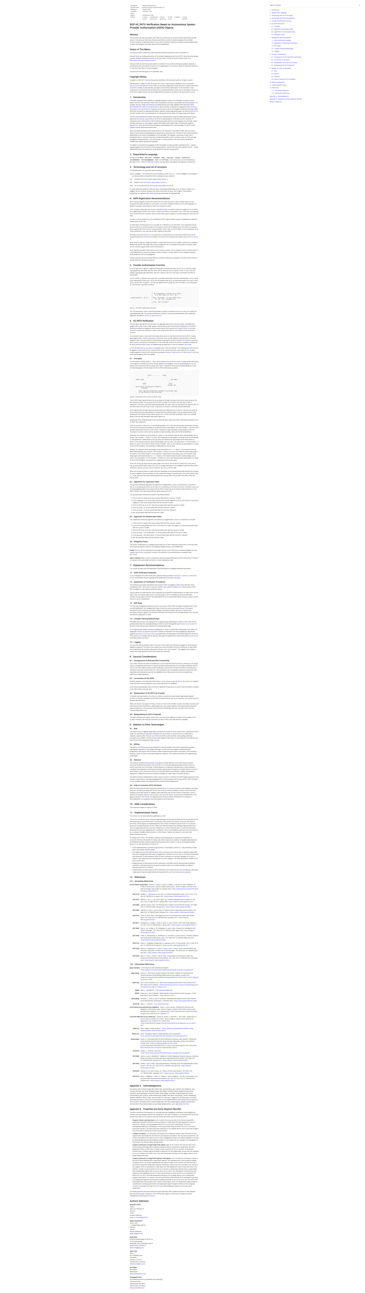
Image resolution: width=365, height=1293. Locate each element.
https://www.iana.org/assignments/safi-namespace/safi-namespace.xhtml (164, 1036)
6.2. (131, 482)
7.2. (131, 582)
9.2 (272, 74)
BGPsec (276, 74)
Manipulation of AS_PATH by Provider (285, 62)
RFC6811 (139, 107)
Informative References (282, 93)
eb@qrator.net (138, 1233)
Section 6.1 (177, 576)
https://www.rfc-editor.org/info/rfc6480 (178, 907)
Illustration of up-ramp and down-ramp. (148, 397)
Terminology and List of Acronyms (282, 15)
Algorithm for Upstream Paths (283, 29)
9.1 (272, 71)
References (275, 88)
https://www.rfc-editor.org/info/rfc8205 (176, 1073)
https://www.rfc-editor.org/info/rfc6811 (184, 925)
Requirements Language (279, 13)
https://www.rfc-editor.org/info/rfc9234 (160, 953)
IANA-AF (171, 587)
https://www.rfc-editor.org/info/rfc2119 (176, 896)
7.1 (272, 40)
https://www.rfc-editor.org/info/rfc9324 (157, 960)
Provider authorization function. (146, 308)
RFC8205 (141, 747)
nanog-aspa (139, 1194)
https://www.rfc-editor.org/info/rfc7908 (153, 940)
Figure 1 (132, 308)
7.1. (131, 572)
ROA (275, 71)
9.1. (131, 728)
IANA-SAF (178, 587)
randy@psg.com (139, 1248)
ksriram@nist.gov (139, 1288)
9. (131, 724)
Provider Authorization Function (281, 21)
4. (131, 198)
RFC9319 (146, 107)
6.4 (272, 34)
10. (131, 804)
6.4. (131, 541)
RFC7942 (133, 824)
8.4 (272, 65)
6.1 (272, 26)
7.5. (131, 642)
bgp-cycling (154, 740)
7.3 (272, 46)
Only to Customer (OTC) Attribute (284, 79)
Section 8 (152, 1196)
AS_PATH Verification (278, 24)
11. (131, 812)
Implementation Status (279, 85)
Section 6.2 (148, 315)
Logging (276, 51)
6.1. (131, 358)
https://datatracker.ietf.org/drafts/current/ (143, 60)
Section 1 (164, 179)
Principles (277, 26)
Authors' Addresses (276, 102)
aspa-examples (175, 578)
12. (131, 877)
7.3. (131, 603)
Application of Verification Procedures (286, 43)
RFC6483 (153, 734)
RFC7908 (150, 103)
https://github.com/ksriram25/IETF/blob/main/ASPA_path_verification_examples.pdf (167, 970)
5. (131, 265)
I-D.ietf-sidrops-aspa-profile (143, 119)
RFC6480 (190, 105)
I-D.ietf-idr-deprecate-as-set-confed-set (142, 348)
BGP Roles (277, 46)
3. (131, 166)
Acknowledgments (283, 96)
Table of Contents (275, 5)
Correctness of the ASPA (282, 60)
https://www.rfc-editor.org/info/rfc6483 (175, 1060)
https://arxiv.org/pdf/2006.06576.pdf (185, 1001)
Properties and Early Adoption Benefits (290, 99)
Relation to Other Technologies (281, 68)
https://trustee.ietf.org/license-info (141, 86)
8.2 (272, 60)
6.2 (272, 29)
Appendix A (273, 96)
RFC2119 (145, 162)
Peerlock (277, 76)
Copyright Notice (138, 76)
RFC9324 (133, 554)
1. (131, 97)
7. (131, 565)
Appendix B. (136, 1108)
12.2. (132, 964)
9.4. (131, 785)
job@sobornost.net (140, 1274)
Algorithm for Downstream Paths (284, 32)
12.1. (132, 881)
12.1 (272, 90)
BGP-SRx (158, 852)
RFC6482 (133, 107)
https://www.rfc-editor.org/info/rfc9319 (162, 1080)
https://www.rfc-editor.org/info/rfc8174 (175, 945)
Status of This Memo (140, 49)
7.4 (272, 48)
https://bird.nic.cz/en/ (166, 995)
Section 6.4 (189, 352)
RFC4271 (169, 174)
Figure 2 (132, 397)
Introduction (275, 10)
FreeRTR (178, 870)
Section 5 (189, 237)
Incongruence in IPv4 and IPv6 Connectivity (287, 57)
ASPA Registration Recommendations (283, 18)
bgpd (156, 847)
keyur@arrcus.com (139, 1264)
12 (270, 88)
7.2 (272, 43)
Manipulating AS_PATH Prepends (284, 65)
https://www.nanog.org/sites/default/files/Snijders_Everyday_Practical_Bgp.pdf (165, 1053)
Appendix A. (136, 1085)
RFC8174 (152, 162)
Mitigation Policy (279, 34)
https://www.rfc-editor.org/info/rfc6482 (182, 912)
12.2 (272, 93)
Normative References (282, 90)
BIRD (169, 1104)
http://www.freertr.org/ (161, 1004)
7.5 (272, 51)
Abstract (134, 34)
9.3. (131, 760)
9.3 (272, 76)
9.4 (272, 79)
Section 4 (179, 268)
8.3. (131, 693)
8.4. (131, 714)
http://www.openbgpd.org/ (164, 990)
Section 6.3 (157, 315)
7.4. (131, 618)
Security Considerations (279, 54)
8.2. (131, 678)
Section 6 (165, 788)
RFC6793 (139, 326)
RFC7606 (188, 344)
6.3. (131, 516)
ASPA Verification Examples (282, 40)
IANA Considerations (278, 82)
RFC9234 (190, 107)
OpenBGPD (150, 847)
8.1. (131, 660)
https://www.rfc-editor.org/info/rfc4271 (181, 901)
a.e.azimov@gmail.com (141, 1217)
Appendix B (273, 99)
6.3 (272, 32)
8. (131, 656)
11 (270, 85)
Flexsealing (156, 763)
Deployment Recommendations (281, 38)
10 (270, 82)
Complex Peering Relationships (283, 48)
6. (131, 320)
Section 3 (170, 185)
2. (131, 154)
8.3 (272, 62)
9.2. (131, 744)
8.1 (272, 57)
